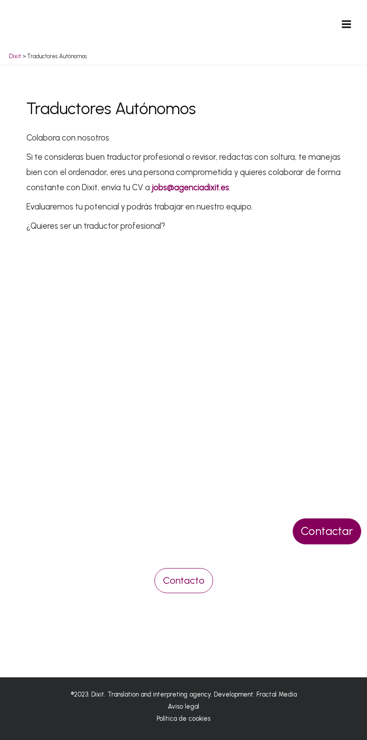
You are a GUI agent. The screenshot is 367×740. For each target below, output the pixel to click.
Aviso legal (183, 706)
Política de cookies (183, 718)
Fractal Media (276, 694)
